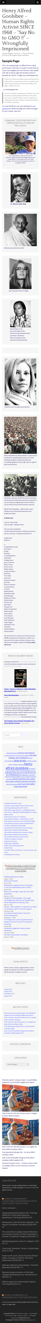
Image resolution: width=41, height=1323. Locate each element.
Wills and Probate (11, 881)
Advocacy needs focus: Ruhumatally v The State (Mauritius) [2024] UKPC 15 (20, 1266)
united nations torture (25, 781)
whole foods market (12, 784)
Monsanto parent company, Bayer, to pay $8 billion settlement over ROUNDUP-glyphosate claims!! (19, 1081)
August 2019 (8, 989)
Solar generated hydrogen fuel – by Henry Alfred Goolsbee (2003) (18, 1153)
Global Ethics (21, 948)
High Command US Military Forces (25, 770)
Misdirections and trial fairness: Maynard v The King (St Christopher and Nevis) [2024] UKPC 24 (20, 1224)
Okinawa (13, 776)
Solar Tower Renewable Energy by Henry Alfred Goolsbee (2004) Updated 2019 (18, 1159)
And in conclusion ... (9, 1208)
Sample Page (8, 848)
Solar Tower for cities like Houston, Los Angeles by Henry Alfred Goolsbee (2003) (19, 1148)
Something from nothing (11, 854)
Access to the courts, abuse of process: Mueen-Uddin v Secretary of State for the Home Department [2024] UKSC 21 (20, 1258)
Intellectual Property (10, 841)
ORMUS (18, 776)
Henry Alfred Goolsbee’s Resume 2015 (16, 837)
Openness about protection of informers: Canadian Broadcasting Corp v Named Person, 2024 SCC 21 (19, 1274)
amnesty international (25, 753)
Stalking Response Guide (13, 877)
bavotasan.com (30, 1320)
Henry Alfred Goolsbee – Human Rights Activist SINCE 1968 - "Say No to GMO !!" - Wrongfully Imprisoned (21, 1316)
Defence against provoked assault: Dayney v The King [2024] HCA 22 (19, 1283)
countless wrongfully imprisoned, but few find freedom (19, 1296)
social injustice (19, 778)
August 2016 (8, 991)
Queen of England (26, 776)
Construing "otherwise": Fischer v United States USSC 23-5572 (20, 1249)
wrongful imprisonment (24, 785)
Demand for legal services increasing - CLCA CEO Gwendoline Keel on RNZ (18, 886)
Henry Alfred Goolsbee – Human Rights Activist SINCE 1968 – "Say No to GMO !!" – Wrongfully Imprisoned (18, 30)
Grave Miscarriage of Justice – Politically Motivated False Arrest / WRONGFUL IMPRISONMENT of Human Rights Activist (20, 812)
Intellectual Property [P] (11, 843)
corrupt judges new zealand (23, 756)
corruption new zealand (22, 755)
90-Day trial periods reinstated (16, 935)
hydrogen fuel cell (12, 772)
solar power (30, 779)
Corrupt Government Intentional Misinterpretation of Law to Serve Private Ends (19, 1201)
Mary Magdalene (23, 775)
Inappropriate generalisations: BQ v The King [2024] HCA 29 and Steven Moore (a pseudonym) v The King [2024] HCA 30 (19, 1215)
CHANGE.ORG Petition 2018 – (13, 803)
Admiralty (9, 753)
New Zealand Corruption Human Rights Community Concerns (21, 868)
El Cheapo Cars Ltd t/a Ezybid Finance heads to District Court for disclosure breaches (18, 921)
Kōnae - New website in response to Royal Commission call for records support (20, 908)
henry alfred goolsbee (19, 766)
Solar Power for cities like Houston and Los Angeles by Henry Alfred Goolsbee (19, 1114)
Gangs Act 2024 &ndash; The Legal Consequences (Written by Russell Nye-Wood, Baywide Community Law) (19, 900)
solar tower (9, 781)
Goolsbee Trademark (18, 764)
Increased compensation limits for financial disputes (17, 914)
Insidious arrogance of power (13, 839)
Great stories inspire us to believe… (15, 817)
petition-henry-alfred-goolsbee (14, 846)
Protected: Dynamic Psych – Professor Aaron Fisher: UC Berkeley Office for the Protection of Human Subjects (20, 1165)
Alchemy (14, 753)
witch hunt (22, 784)
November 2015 (9, 994)
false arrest (20, 760)
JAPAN (20, 773)
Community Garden (9, 755)
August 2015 (8, 996)
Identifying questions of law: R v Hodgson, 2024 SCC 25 (20, 1242)
